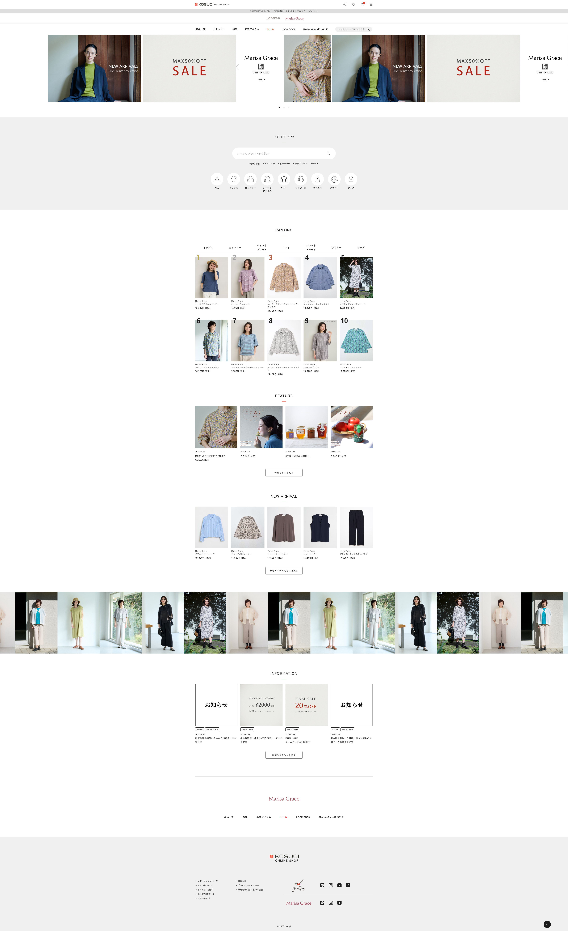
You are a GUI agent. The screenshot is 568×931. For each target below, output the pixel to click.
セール (270, 29)
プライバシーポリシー (248, 885)
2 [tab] (284, 107)
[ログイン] (344, 4)
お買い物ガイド (204, 885)
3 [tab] (288, 107)
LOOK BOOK (288, 29)
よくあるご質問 (204, 889)
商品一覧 (201, 29)
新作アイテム (301, 163)
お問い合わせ (203, 898)
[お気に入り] (353, 4)
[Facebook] (348, 885)
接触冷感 (255, 163)
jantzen (200, 729)
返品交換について (205, 893)
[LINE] (322, 885)
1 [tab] (279, 107)
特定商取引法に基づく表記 (250, 889)
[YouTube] (339, 885)
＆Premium (285, 163)
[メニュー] (371, 4)
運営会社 (242, 881)
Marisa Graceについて (315, 29)
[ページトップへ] (547, 924)
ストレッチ (269, 163)
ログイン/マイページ (207, 881)
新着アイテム (252, 29)
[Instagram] (331, 885)
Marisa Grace (212, 729)
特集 (235, 29)
